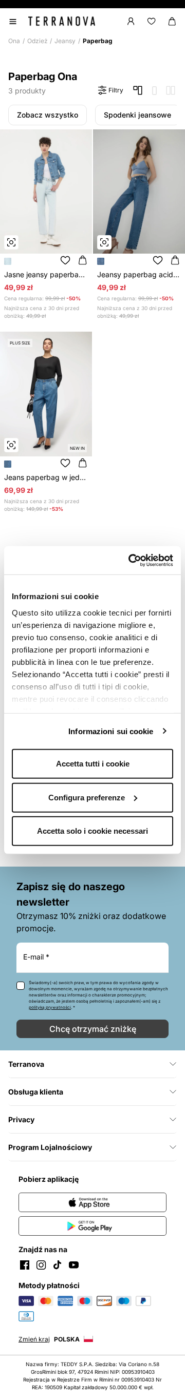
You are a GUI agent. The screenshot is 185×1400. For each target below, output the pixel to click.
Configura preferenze (86, 797)
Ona (14, 41)
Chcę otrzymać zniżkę (92, 1029)
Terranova (26, 1064)
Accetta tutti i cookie (93, 763)
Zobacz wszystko (47, 114)
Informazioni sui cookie (110, 730)
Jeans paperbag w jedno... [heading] (46, 477)
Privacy (21, 1119)
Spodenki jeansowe (137, 114)
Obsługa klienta (35, 1091)
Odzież (37, 41)
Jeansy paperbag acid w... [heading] (139, 274)
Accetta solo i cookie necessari (92, 831)
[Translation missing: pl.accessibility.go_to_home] (61, 21)
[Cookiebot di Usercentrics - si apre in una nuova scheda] (130, 560)
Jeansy (65, 41)
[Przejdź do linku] (92, 1202)
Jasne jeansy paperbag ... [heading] (46, 274)
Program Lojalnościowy (51, 1147)
